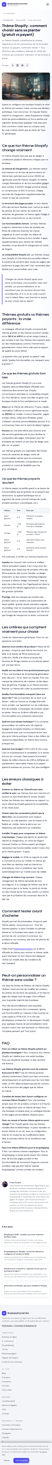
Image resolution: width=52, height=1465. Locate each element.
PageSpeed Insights (23, 948)
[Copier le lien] (27, 65)
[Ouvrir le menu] (47, 4)
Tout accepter (21, 1460)
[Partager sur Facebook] (22, 65)
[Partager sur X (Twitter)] (13, 65)
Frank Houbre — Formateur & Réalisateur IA (19, 1326)
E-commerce (8, 20)
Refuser (7, 1460)
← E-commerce (8, 13)
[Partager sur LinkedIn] (17, 65)
